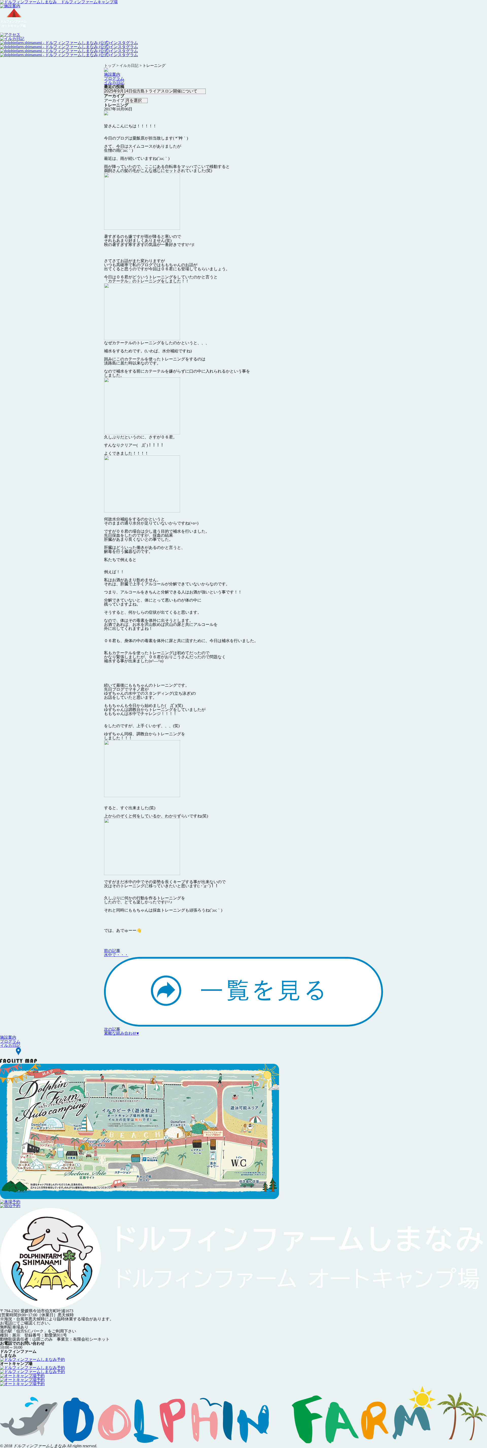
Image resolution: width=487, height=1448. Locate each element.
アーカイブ (114, 100)
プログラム (114, 78)
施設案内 (112, 74)
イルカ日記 (114, 82)
